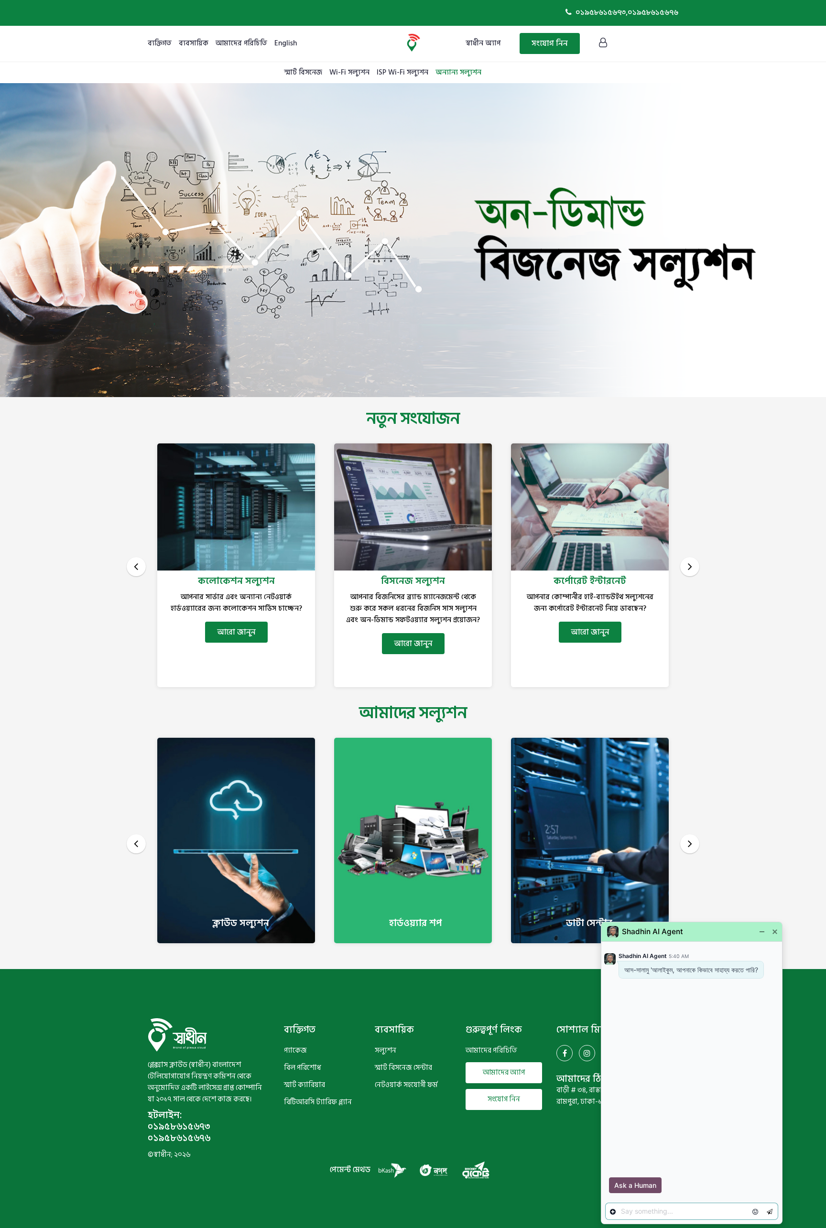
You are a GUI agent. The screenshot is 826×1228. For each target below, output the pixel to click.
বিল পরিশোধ (302, 1068)
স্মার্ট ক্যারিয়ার (304, 1085)
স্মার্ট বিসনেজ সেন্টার (403, 1068)
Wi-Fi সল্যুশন (349, 72)
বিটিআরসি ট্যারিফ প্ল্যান (318, 1102)
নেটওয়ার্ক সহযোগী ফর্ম (406, 1085)
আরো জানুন (236, 643)
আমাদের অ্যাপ (504, 1072)
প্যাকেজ (295, 1050)
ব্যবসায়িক (193, 43)
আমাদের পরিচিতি (241, 43)
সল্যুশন (385, 1050)
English (285, 43)
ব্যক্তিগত (160, 43)
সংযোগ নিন (550, 43)
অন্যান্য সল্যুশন (458, 72)
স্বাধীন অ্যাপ (483, 43)
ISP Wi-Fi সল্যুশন (402, 72)
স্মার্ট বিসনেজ (303, 72)
